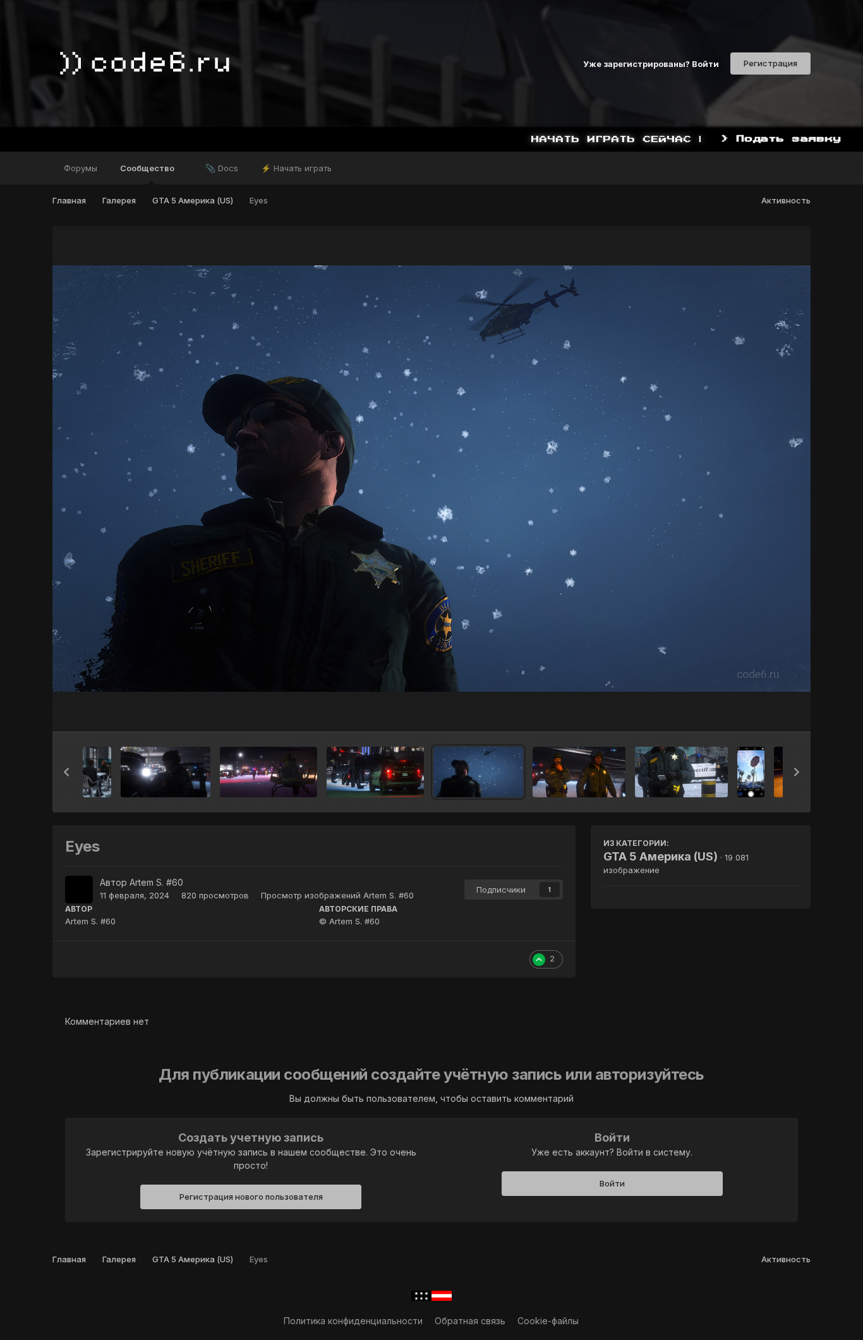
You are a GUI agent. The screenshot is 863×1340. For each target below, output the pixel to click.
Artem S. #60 (156, 882)
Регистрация (770, 63)
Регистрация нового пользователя (251, 1197)
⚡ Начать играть (296, 168)
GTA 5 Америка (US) (660, 856)
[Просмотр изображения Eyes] (478, 772)
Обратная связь (470, 1320)
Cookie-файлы (548, 1320)
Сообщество (148, 168)
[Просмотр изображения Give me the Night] (165, 772)
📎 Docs (221, 168)
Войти (612, 1183)
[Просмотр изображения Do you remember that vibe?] (750, 772)
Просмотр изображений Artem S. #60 (337, 895)
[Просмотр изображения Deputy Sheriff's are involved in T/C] (268, 772)
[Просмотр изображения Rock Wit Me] (681, 772)
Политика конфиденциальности (353, 1320)
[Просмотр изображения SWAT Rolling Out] (375, 772)
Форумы (80, 168)
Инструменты (753, 709)
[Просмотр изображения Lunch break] (97, 772)
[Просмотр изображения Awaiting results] (579, 772)
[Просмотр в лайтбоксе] (431, 478)
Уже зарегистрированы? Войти (651, 63)
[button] (66, 772)
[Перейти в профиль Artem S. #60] (79, 889)
